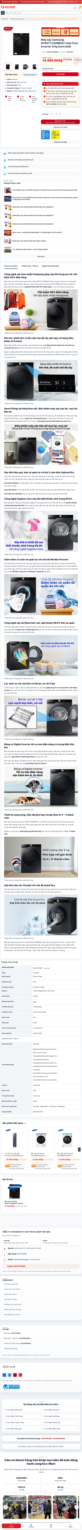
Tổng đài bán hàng (10, 1348)
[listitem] (14, 1507)
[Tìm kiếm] (8, 13)
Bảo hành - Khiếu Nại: (17, 1338)
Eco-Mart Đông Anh (15, 1410)
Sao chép (46, 968)
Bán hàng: (12, 1333)
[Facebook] (4, 1375)
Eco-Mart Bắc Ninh (14, 1429)
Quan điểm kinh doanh (12, 1314)
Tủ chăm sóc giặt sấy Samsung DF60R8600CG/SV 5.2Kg (15, 1154)
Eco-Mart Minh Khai (52, 1429)
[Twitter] (10, 1375)
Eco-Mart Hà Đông (52, 1416)
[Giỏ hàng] (79, 7)
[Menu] (3, 13)
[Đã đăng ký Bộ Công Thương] (11, 1387)
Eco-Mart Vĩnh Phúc (15, 1416)
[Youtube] (15, 1375)
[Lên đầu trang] (79, 1511)
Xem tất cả (41, 256)
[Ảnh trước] (5, 1507)
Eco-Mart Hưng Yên (52, 1422)
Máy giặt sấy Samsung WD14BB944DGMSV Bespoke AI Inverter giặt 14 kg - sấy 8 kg (66, 1154)
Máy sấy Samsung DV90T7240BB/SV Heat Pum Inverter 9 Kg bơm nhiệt (14, 1203)
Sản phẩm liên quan (12, 1123)
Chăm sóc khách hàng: (17, 1343)
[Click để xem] (21, 44)
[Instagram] (20, 1375)
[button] (30, 74)
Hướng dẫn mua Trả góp (12, 1309)
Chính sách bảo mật (11, 1284)
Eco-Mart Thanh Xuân (15, 1422)
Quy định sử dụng (10, 1299)
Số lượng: (45, 114)
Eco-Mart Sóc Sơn (52, 1410)
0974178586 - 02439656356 (53, 1439)
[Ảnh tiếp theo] (76, 1507)
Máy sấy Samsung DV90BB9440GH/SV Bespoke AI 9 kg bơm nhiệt (40, 1154)
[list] (41, 1507)
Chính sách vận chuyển (12, 1289)
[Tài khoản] (75, 7)
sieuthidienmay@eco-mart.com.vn (26, 1259)
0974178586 (60, 74)
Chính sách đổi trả (10, 1294)
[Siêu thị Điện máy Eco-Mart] (8, 7)
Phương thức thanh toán (12, 1304)
